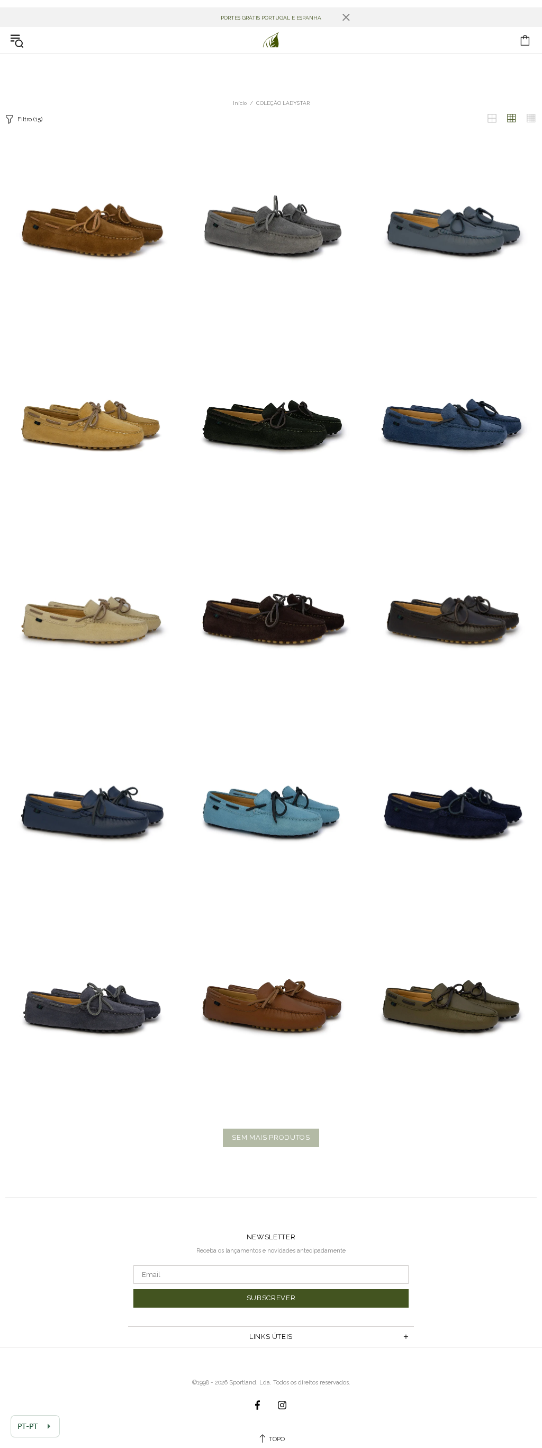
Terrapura (271, 40)
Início (240, 103)
